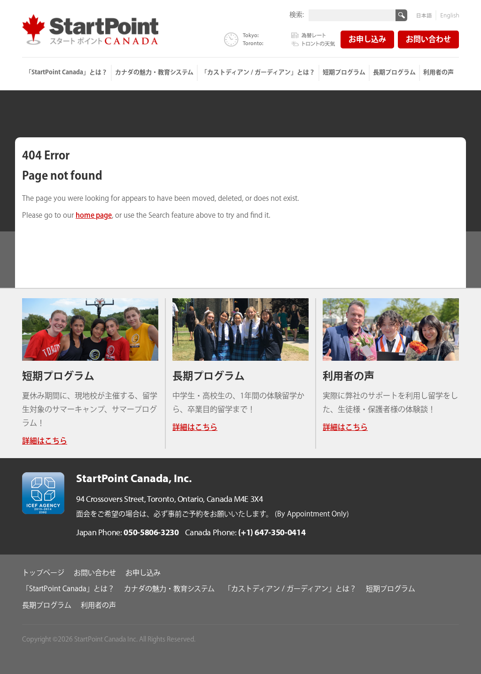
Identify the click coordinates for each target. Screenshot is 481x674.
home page (94, 216)
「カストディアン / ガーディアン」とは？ (258, 72)
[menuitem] (67, 73)
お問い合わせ (428, 39)
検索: (296, 14)
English (447, 15)
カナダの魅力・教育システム (154, 72)
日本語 (426, 15)
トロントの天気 (313, 43)
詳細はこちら (44, 441)
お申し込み (367, 39)
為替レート (313, 35)
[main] (240, 196)
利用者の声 (438, 72)
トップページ (43, 573)
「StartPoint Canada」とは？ (66, 72)
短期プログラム (344, 72)
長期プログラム (394, 72)
